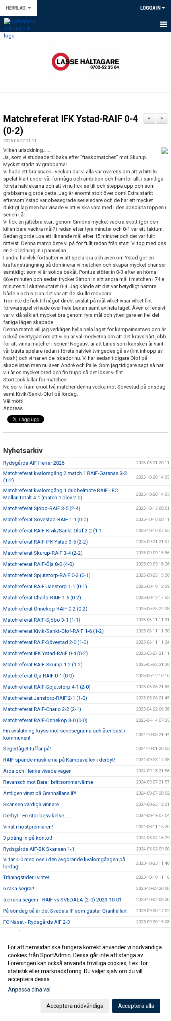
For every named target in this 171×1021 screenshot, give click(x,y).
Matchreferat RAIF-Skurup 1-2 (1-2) (43, 665)
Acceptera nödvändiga (75, 1006)
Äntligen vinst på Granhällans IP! (39, 793)
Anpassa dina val (29, 989)
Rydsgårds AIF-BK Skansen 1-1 (38, 849)
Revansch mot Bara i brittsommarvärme (48, 782)
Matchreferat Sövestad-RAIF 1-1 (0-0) (45, 519)
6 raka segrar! (18, 888)
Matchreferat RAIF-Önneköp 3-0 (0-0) (45, 720)
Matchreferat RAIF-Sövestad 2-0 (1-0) (45, 642)
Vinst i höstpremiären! (28, 827)
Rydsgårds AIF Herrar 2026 (33, 463)
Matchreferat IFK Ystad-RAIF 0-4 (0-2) (45, 653)
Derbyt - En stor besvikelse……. (37, 816)
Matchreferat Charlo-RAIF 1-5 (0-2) (42, 598)
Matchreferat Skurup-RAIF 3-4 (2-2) (43, 553)
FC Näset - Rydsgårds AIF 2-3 (36, 922)
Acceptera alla (136, 1006)
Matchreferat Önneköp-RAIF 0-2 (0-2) (45, 609)
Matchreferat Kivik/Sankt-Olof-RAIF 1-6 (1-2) (53, 631)
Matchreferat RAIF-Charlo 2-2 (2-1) (42, 709)
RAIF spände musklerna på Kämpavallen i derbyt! (59, 760)
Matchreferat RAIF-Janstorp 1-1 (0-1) (45, 586)
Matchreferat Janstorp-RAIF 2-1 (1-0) (45, 698)
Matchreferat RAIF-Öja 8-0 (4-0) (38, 564)
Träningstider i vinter (26, 877)
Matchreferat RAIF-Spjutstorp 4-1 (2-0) (47, 687)
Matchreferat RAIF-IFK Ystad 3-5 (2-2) (45, 542)
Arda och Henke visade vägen (37, 771)
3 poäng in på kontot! (27, 838)
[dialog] (85, 976)
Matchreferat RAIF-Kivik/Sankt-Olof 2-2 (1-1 (52, 531)
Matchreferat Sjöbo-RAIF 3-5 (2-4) (41, 508)
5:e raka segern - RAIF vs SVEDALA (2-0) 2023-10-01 (62, 900)
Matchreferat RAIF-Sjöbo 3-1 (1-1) (41, 620)
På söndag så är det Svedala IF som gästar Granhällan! (65, 911)
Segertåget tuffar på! (27, 749)
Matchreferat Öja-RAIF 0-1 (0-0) (38, 676)
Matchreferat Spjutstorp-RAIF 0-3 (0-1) (47, 575)
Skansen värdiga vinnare (31, 804)
